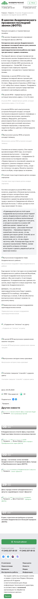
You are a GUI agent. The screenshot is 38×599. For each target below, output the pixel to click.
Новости (11, 13)
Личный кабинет (20, 542)
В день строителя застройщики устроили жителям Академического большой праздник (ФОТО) (18, 519)
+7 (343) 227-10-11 (29, 7)
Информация (28, 572)
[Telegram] (16, 399)
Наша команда (7, 566)
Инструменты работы (9, 572)
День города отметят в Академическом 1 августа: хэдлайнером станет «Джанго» (17, 491)
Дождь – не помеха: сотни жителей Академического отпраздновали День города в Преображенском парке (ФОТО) (18, 462)
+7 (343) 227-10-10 (8, 7)
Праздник (5, 403)
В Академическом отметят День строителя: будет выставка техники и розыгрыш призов (18, 433)
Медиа (25, 569)
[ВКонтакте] (13, 399)
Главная (4, 13)
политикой (21, 587)
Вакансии (5, 569)
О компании (6, 563)
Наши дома (27, 563)
